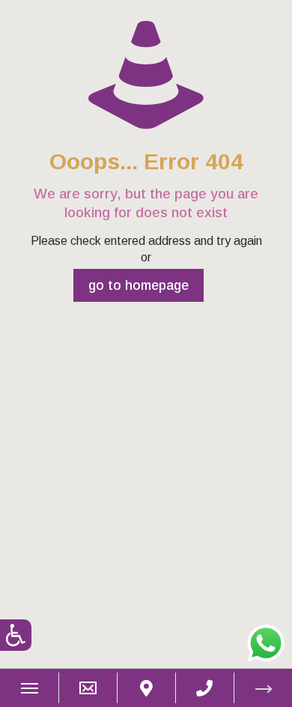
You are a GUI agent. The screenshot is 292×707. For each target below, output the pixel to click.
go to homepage (138, 285)
